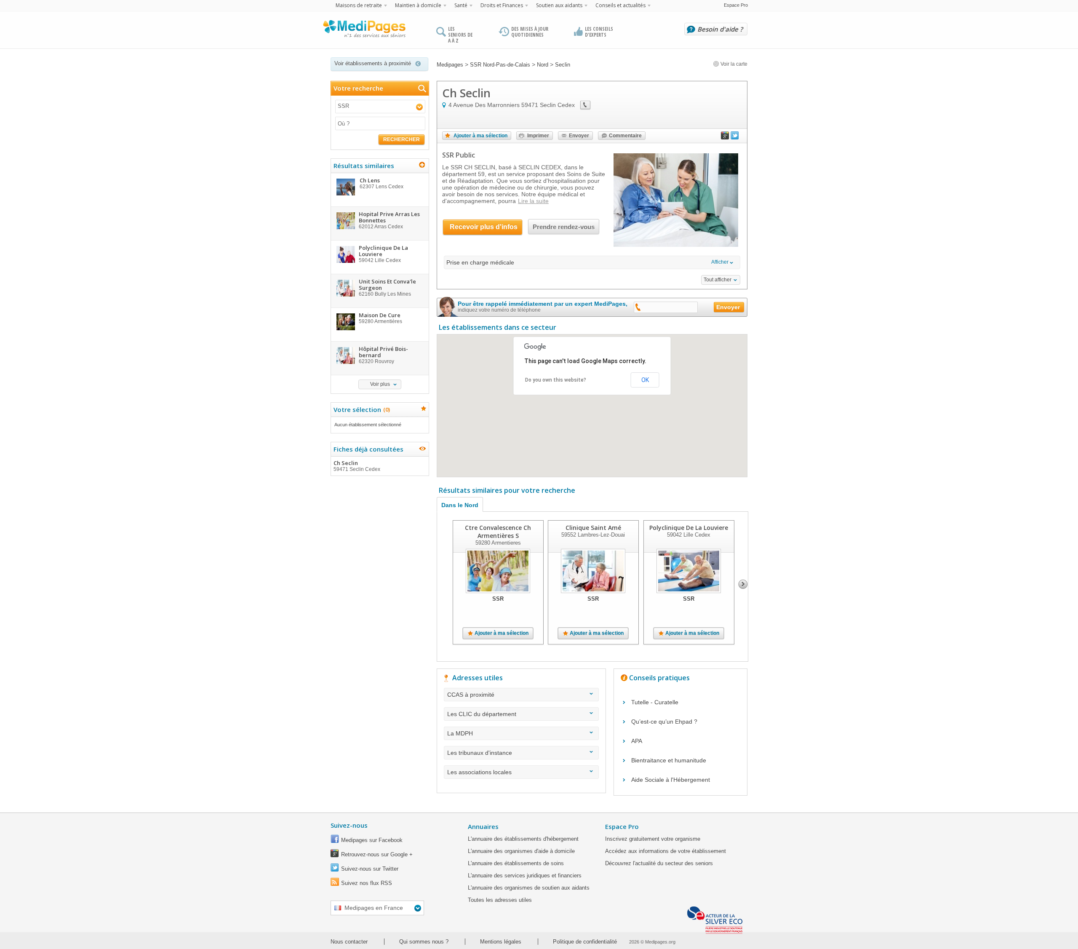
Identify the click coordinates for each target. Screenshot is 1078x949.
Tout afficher (717, 280)
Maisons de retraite (359, 5)
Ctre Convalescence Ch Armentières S (498, 532)
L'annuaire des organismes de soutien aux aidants (529, 888)
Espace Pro (736, 5)
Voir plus (380, 384)
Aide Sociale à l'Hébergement (670, 779)
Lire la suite (533, 201)
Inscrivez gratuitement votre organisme (652, 839)
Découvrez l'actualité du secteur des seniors (659, 863)
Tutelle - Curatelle (654, 702)
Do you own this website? (555, 380)
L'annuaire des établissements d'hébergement (523, 839)
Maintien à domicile (418, 5)
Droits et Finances (501, 5)
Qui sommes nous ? (423, 941)
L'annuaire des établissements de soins (516, 863)
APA (636, 741)
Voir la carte (733, 64)
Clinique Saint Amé (593, 528)
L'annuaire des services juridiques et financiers (525, 875)
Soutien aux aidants (559, 5)
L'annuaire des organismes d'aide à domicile (521, 851)
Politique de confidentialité (585, 941)
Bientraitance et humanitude (668, 760)
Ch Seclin (357, 465)
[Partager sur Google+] (725, 137)
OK (645, 380)
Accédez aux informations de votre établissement (665, 851)
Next (743, 584)
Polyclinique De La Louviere (688, 528)
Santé (460, 5)
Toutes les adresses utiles (500, 900)
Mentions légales (500, 941)
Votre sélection (361, 409)
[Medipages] (364, 31)
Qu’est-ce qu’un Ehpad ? (664, 721)
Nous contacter (349, 941)
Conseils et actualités (620, 5)
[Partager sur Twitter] (735, 137)
